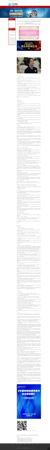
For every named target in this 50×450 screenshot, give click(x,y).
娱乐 (15, 6)
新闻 (19, 6)
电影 (32, 6)
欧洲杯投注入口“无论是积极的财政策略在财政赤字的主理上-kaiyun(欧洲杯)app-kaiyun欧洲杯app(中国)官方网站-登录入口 (28, 435)
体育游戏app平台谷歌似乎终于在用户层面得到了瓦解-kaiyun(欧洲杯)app (12, 35)
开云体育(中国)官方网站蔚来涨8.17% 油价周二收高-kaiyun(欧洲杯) (12, 32)
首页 (6, 6)
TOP (48, 448)
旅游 (23, 6)
